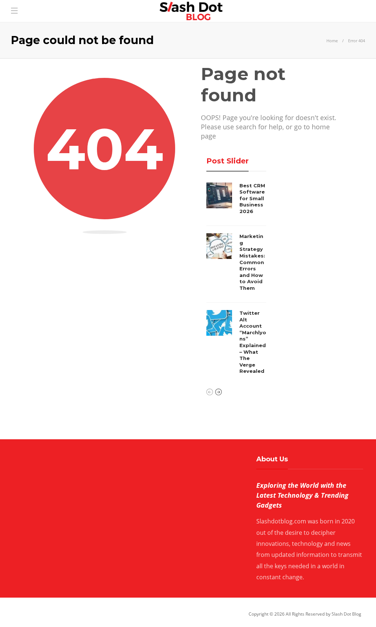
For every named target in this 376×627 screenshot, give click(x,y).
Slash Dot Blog (346, 614)
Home (332, 40)
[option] (236, 280)
